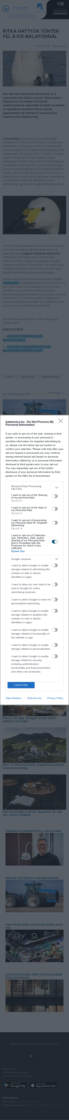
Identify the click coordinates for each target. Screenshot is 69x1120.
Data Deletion (14, 698)
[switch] (55, 496)
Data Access (34, 698)
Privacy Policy (55, 698)
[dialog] (34, 560)
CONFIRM (21, 685)
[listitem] (34, 487)
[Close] (61, 422)
